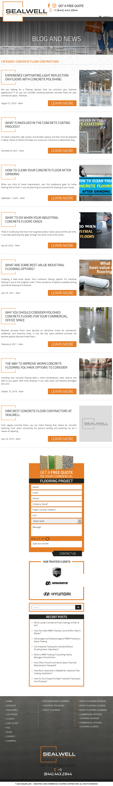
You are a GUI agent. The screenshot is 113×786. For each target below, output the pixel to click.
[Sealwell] (58, 754)
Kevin (20, 103)
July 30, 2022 (7, 245)
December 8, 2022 (9, 150)
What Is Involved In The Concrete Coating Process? (37, 124)
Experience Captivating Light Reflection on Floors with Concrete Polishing (36, 77)
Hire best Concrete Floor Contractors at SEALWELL (38, 412)
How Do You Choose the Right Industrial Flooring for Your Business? (57, 680)
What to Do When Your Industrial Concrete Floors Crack (32, 219)
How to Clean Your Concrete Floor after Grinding (38, 172)
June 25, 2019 (7, 438)
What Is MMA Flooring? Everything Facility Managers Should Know (53, 656)
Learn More (62, 103)
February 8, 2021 (9, 344)
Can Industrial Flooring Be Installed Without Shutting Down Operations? (53, 648)
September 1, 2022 (9, 198)
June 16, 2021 (7, 293)
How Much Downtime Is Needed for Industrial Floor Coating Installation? (57, 672)
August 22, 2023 (8, 103)
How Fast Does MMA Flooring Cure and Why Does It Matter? (57, 632)
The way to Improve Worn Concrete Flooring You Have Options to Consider (36, 365)
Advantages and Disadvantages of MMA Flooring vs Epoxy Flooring (57, 640)
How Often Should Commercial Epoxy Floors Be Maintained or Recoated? (55, 664)
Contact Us (68, 553)
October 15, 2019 (9, 391)
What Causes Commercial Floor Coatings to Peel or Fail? (56, 624)
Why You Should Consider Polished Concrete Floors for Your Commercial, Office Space (36, 316)
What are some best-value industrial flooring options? (34, 266)
